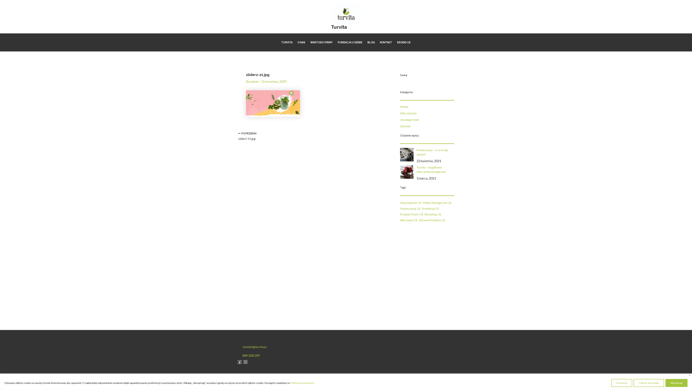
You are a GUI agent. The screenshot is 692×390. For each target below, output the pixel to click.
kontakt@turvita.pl (255, 346)
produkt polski (411, 214)
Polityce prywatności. (302, 382)
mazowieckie (410, 202)
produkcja (430, 208)
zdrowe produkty (432, 220)
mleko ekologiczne (437, 202)
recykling (432, 214)
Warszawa (408, 220)
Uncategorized (409, 119)
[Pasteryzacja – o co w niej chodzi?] (407, 154)
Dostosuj (622, 382)
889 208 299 (251, 356)
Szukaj (403, 75)
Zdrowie (405, 126)
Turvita (339, 27)
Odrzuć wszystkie (649, 382)
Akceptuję (676, 382)
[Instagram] (245, 362)
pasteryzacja (410, 208)
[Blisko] (689, 375)
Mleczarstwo (408, 113)
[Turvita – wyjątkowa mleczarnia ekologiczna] (407, 172)
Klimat (404, 106)
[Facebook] (239, 362)
